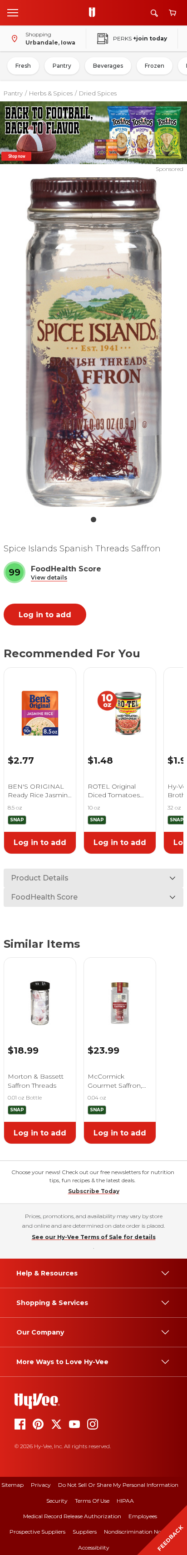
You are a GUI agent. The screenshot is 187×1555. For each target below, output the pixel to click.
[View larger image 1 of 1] (94, 342)
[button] (49, 578)
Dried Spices (98, 93)
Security (57, 1500)
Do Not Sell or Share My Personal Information (118, 1484)
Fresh (23, 65)
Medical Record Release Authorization (72, 1516)
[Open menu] (12, 12)
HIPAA (125, 1500)
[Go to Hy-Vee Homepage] (94, 12)
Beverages (108, 65)
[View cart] (172, 12)
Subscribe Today (93, 1191)
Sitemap (12, 1484)
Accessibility (93, 1547)
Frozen (154, 65)
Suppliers (85, 1531)
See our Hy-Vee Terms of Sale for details (94, 1237)
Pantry (62, 65)
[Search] (154, 13)
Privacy (41, 1484)
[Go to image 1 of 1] (93, 519)
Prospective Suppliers (37, 1531)
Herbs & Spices (51, 93)
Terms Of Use (92, 1500)
